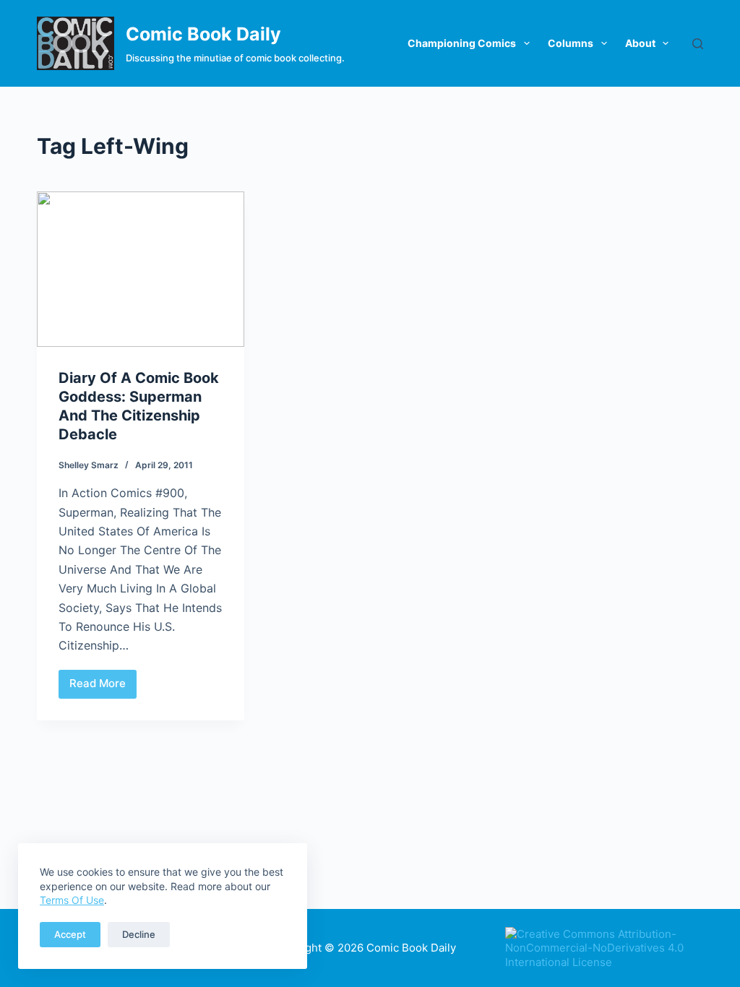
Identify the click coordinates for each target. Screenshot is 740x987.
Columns (570, 43)
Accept (70, 934)
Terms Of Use (72, 900)
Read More (103, 687)
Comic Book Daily (203, 34)
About (640, 43)
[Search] (697, 43)
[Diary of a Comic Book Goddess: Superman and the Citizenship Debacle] (140, 269)
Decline (138, 934)
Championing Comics (462, 43)
